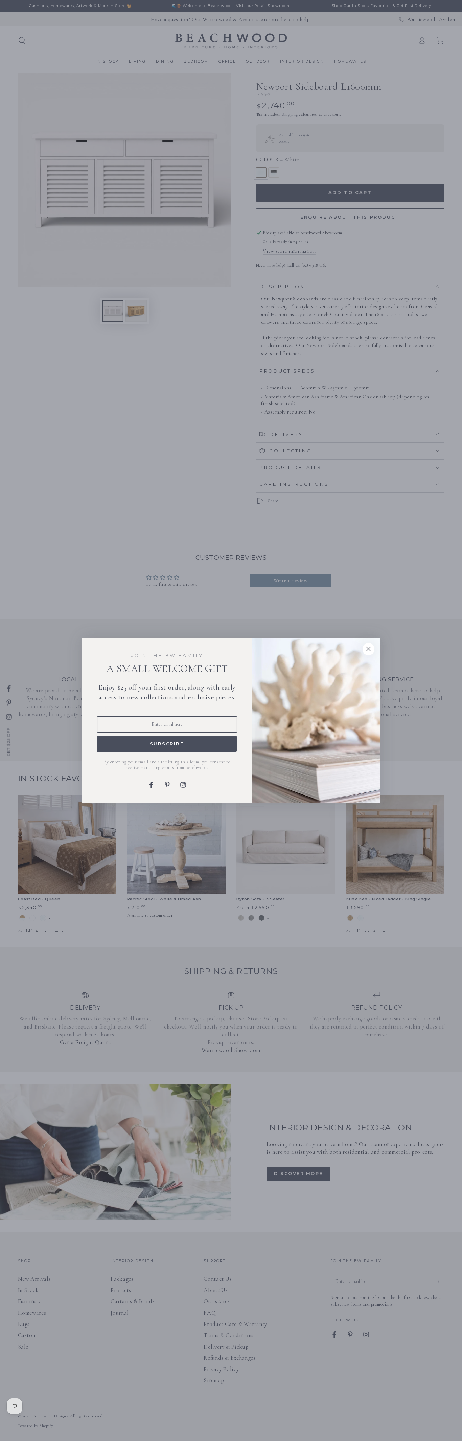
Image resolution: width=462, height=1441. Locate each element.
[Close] (368, 649)
